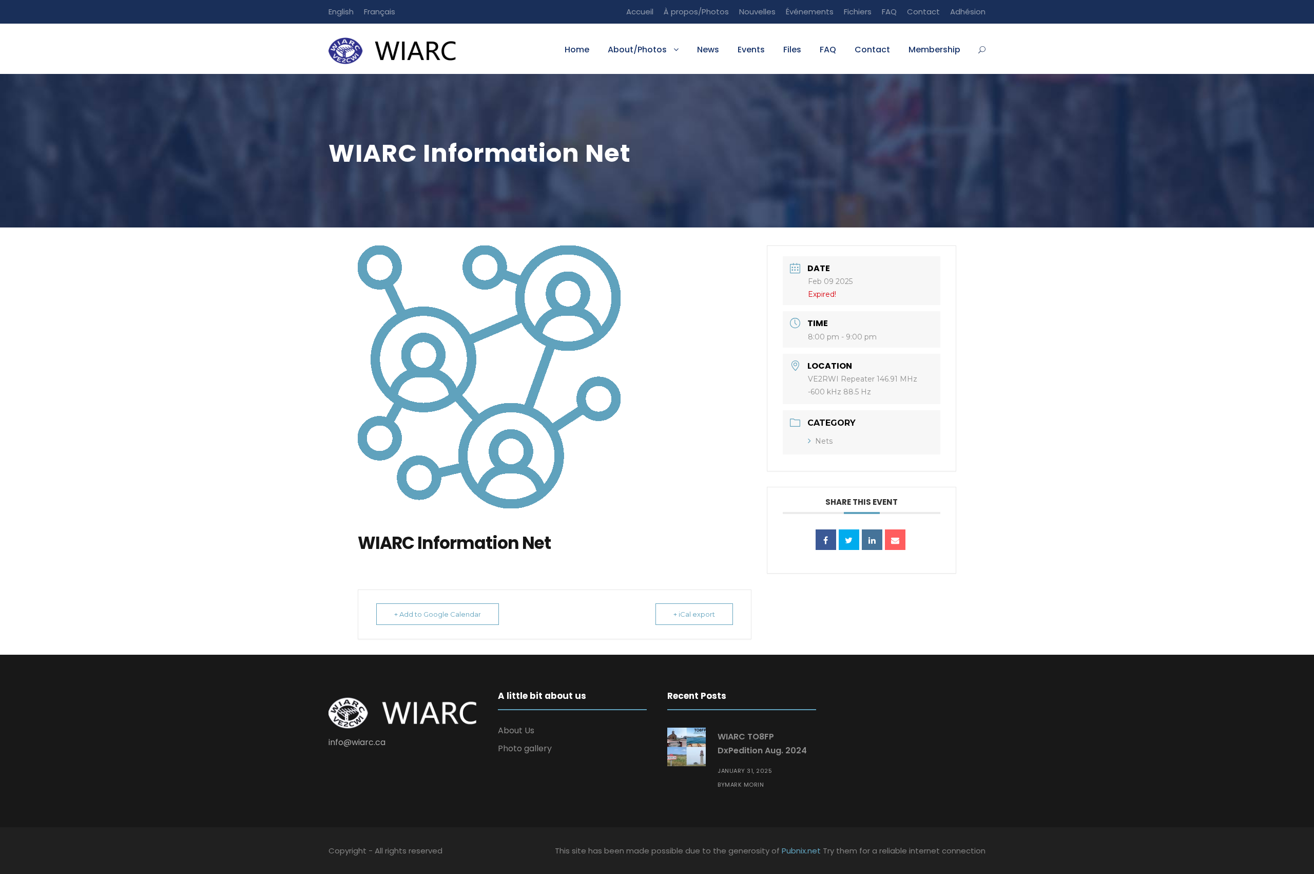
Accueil (639, 11)
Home (577, 49)
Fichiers (858, 11)
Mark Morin (744, 785)
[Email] (895, 539)
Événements (810, 11)
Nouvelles (757, 11)
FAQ (889, 11)
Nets (824, 441)
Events (751, 49)
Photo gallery (525, 748)
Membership (934, 49)
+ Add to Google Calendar (437, 614)
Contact (923, 11)
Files (792, 49)
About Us (516, 730)
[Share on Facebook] (826, 539)
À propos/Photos (696, 11)
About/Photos (637, 49)
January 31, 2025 (745, 771)
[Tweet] (849, 539)
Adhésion (968, 11)
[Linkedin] (872, 539)
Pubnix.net (801, 850)
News (708, 49)
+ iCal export (694, 614)
